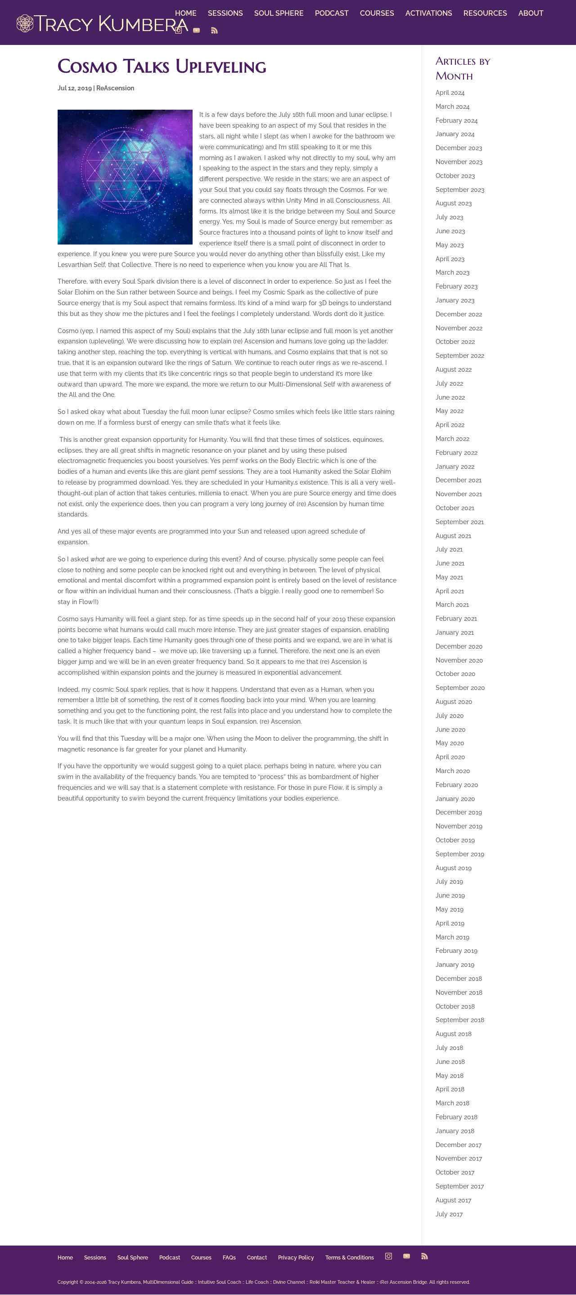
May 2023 (450, 245)
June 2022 (450, 397)
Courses (201, 1258)
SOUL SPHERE (279, 14)
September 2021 (460, 521)
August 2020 (454, 701)
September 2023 (460, 189)
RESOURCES (485, 14)
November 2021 (459, 494)
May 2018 (450, 1075)
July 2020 (450, 715)
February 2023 (457, 286)
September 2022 (460, 355)
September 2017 (460, 1186)
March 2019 (452, 937)
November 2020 (459, 660)
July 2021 (449, 549)
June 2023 (450, 231)
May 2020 (450, 743)
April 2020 (450, 757)
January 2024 (455, 134)
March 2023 (453, 272)
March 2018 (452, 1103)
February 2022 (456, 452)
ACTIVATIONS (428, 14)
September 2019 (460, 854)
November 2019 (459, 826)
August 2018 (454, 1033)
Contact (257, 1258)
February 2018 (456, 1117)
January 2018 (455, 1131)
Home (65, 1258)
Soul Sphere (132, 1258)
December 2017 (459, 1144)
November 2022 (459, 328)
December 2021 (459, 480)
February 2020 (457, 784)
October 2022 (455, 341)
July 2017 (449, 1214)
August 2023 (454, 203)
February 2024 (457, 120)
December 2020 (459, 646)
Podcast (169, 1258)
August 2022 (454, 369)
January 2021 (455, 632)
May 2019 (450, 909)
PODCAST (332, 14)
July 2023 (450, 217)
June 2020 (451, 729)
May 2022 (450, 410)
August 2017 (453, 1200)
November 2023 (459, 161)
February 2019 (456, 950)
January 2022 (455, 466)
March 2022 (452, 438)
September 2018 (460, 1020)
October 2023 (455, 175)
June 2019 (450, 895)
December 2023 (459, 147)
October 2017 (455, 1172)
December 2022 (459, 314)
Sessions (95, 1258)
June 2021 (450, 563)
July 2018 (449, 1047)
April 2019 (450, 923)
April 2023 (450, 259)
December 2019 (459, 812)
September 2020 (460, 687)
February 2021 (456, 618)
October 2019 (455, 840)
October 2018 (455, 1006)
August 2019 (454, 868)
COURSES (377, 14)
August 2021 (453, 535)
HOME (186, 14)
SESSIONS (225, 14)
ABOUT (531, 14)
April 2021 (450, 591)
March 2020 (453, 770)
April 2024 (450, 92)
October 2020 (456, 673)
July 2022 (449, 383)
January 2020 (455, 798)
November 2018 (459, 992)
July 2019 (449, 881)
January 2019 (455, 964)
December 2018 (459, 978)
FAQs (229, 1258)
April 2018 (450, 1089)
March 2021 (452, 604)
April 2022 (450, 424)
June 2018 (450, 1061)
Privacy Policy (296, 1258)
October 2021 (455, 508)
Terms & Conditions (349, 1258)
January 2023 (455, 300)
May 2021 (449, 577)
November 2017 (459, 1158)
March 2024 (453, 106)
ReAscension (115, 88)
